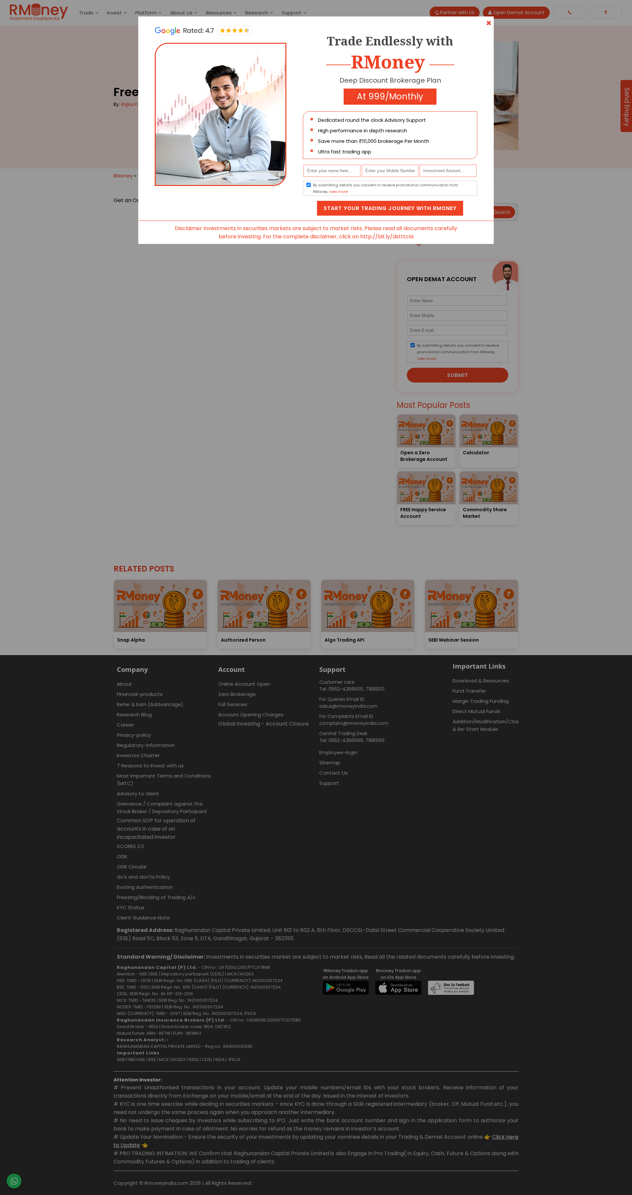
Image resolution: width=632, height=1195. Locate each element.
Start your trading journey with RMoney (390, 208)
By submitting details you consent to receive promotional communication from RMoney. (385, 188)
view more (338, 191)
